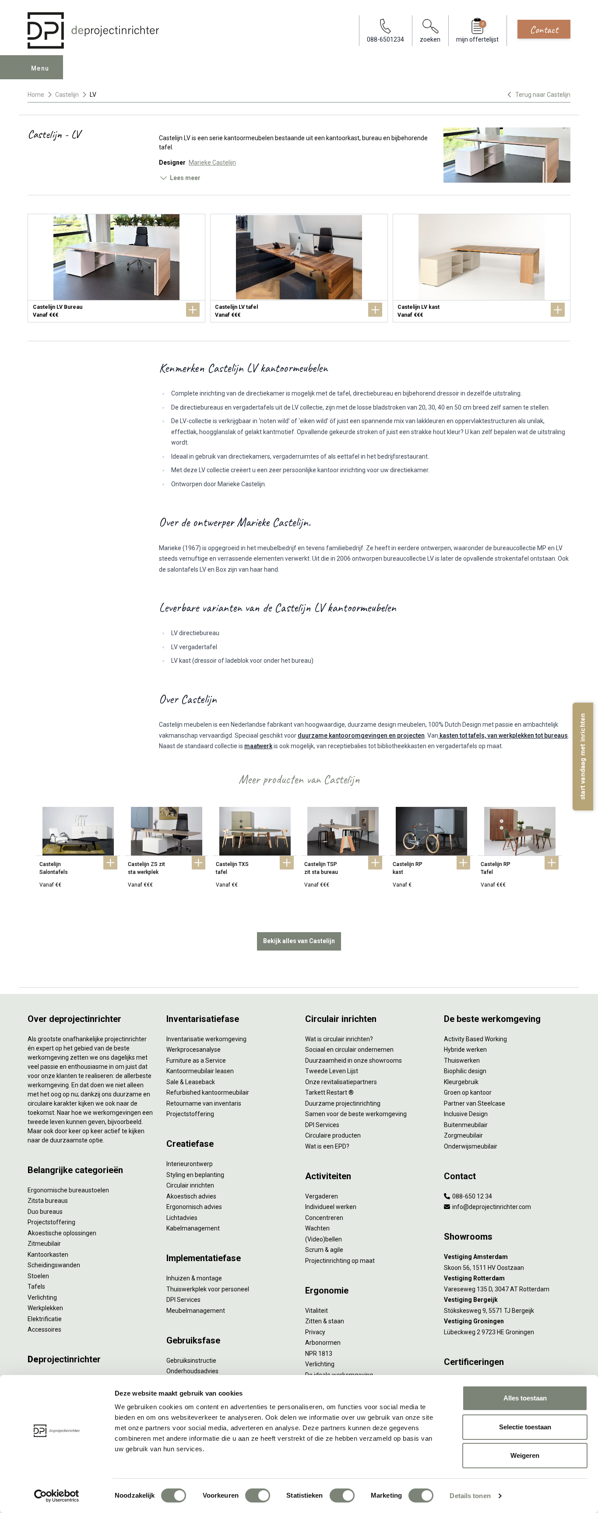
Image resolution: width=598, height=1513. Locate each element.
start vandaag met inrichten (583, 756)
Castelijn (67, 94)
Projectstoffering (51, 1222)
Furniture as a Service (196, 1060)
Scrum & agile (324, 1249)
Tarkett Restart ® (329, 1092)
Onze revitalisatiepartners (341, 1081)
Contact (544, 29)
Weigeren (524, 1455)
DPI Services (183, 1299)
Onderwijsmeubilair (470, 1146)
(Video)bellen (323, 1239)
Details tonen (470, 1495)
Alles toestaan (525, 1398)
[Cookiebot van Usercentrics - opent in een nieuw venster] (56, 1495)
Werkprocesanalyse (193, 1049)
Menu (40, 68)
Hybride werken (465, 1049)
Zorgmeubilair (463, 1135)
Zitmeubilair (44, 1243)
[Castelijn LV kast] (481, 268)
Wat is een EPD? (327, 1146)
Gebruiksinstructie (191, 1360)
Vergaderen (321, 1196)
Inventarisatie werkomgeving (206, 1039)
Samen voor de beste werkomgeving (356, 1113)
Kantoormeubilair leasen (200, 1071)
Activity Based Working (475, 1039)
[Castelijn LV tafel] (299, 268)
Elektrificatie (45, 1318)
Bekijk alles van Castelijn (299, 940)
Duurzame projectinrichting (342, 1103)
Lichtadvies (181, 1217)
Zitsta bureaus (48, 1200)
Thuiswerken (462, 1060)
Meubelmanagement (195, 1310)
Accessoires (44, 1329)
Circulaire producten (333, 1135)
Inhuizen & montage (194, 1278)
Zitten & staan (324, 1321)
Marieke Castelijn (212, 162)
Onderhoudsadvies (192, 1371)
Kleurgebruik (461, 1081)
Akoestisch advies (191, 1196)
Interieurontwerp (189, 1163)
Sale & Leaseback (190, 1081)
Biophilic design (465, 1071)
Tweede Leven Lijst (331, 1071)
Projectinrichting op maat (340, 1260)
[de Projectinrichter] (93, 30)
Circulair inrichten (190, 1185)
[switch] (257, 1495)
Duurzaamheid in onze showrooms (353, 1060)
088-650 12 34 (471, 1196)
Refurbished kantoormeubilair (207, 1092)
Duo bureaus (45, 1211)
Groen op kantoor (468, 1092)
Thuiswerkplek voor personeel (207, 1289)
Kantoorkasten (48, 1254)
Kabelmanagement (193, 1228)
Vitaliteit (316, 1310)
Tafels (36, 1286)
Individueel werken (330, 1206)
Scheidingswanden (54, 1265)
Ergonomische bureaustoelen (68, 1190)
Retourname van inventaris (203, 1103)
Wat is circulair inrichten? (339, 1039)
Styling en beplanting (195, 1174)
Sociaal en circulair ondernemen (349, 1049)
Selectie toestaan (525, 1427)
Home (36, 94)
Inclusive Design (466, 1113)
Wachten (317, 1228)
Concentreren (324, 1217)
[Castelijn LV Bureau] (116, 268)
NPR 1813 (318, 1353)
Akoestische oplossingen (62, 1233)
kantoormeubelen (249, 137)
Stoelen (38, 1276)
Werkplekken (45, 1308)
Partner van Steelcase (474, 1103)
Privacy (315, 1332)
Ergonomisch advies (194, 1206)
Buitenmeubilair (466, 1124)
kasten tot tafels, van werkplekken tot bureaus (503, 735)
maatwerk (258, 745)
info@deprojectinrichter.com (491, 1206)
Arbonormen (323, 1342)
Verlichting (42, 1297)
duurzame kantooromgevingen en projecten (361, 735)
